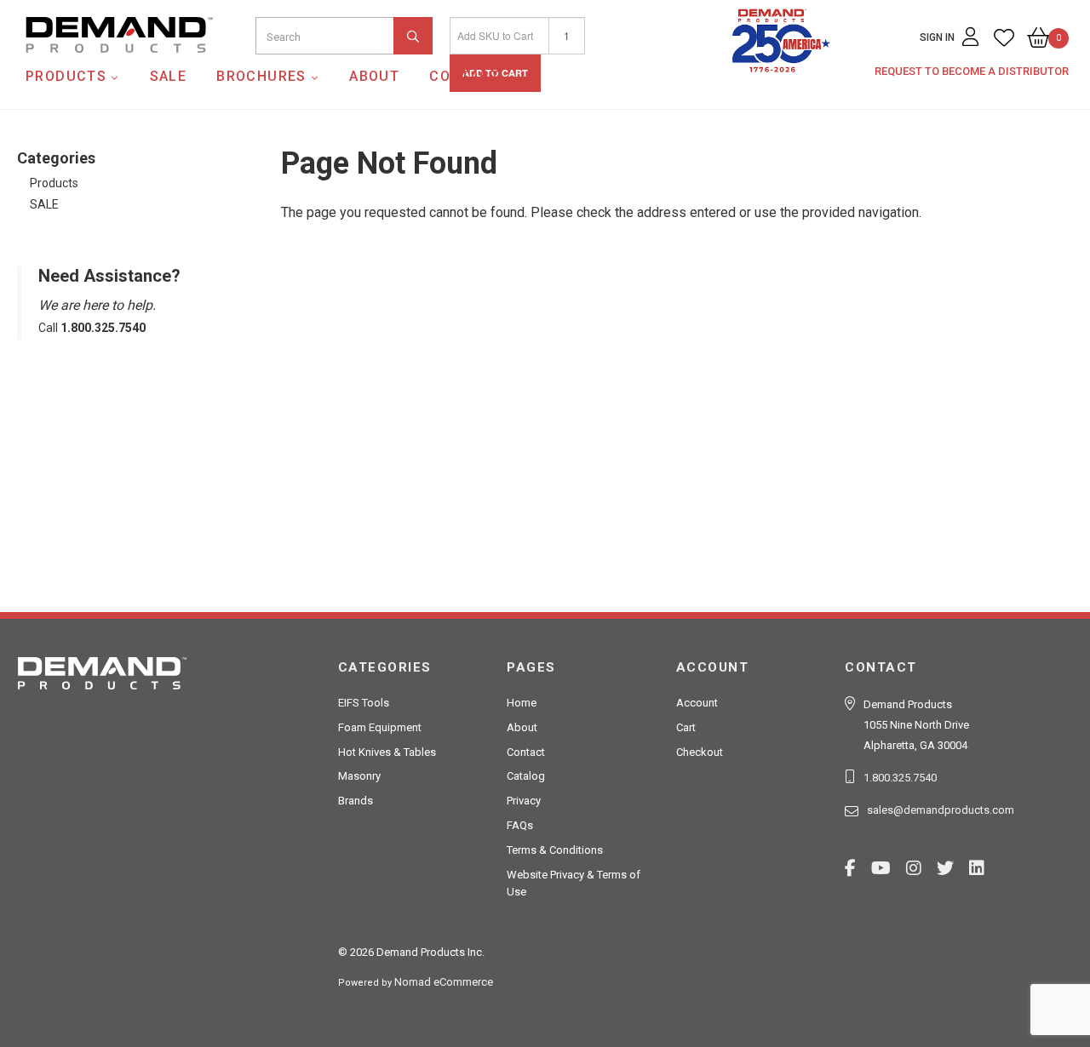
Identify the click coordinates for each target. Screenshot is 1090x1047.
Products (66, 76)
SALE (168, 76)
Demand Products (79, 67)
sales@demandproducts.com (940, 810)
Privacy (524, 800)
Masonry (359, 776)
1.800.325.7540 (900, 777)
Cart (686, 727)
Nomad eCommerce (443, 981)
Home (521, 702)
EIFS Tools (363, 702)
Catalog (526, 776)
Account (697, 702)
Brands (355, 800)
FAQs (520, 825)
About (374, 76)
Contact (464, 76)
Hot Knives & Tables (387, 752)
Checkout (699, 752)
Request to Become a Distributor (972, 71)
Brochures (261, 76)
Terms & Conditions (555, 850)
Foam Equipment (380, 727)
